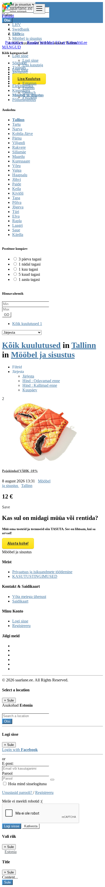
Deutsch (29, 92)
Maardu (18, 156)
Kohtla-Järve (22, 133)
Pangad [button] (8, 16)
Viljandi (18, 143)
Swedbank (20, 29)
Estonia (11, 851)
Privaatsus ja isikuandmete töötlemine (42, 572)
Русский (29, 97)
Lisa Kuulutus (29, 79)
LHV (16, 24)
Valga (16, 170)
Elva (16, 216)
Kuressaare (21, 161)
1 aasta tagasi (29, 279)
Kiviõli (17, 193)
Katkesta (30, 826)
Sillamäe (19, 152)
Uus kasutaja (32, 65)
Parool (7, 773)
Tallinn (18, 120)
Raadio (32, 42)
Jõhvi (16, 179)
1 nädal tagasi (30, 264)
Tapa (16, 198)
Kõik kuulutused (27, 323)
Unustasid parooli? (17, 792)
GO (6, 315)
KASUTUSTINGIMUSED (34, 576)
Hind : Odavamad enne (41, 381)
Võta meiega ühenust (29, 596)
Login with (20, 749)
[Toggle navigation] (39, 9)
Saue (16, 230)
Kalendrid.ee (77, 42)
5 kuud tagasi (29, 274)
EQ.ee (60, 42)
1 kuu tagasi (28, 269)
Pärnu (17, 138)
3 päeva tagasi (30, 259)
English (28, 88)
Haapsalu (19, 175)
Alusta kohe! (18, 543)
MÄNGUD (11, 47)
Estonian (29, 83)
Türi (15, 211)
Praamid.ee (14, 42)
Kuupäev (29, 390)
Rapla (17, 221)
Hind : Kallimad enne (39, 385)
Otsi (7, 721)
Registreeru (21, 625)
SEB (16, 34)
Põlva (16, 202)
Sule (7, 882)
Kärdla (17, 234)
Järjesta (28, 376)
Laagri (17, 225)
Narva (17, 129)
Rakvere (19, 147)
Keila (16, 188)
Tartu (16, 124)
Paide (16, 184)
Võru (16, 166)
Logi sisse (30, 60)
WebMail (47, 42)
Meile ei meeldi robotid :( (22, 801)
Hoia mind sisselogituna (27, 784)
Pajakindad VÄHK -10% (20, 471)
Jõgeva (17, 207)
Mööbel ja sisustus (43, 354)
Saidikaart (20, 601)
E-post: (8, 763)
